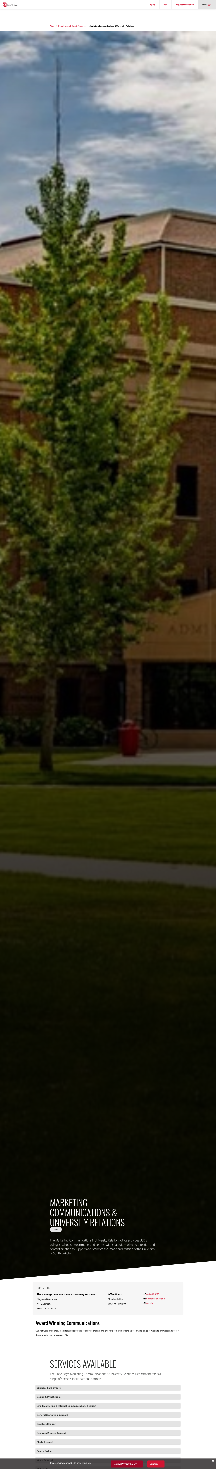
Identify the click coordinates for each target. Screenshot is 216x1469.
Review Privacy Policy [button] (125, 1463)
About (52, 26)
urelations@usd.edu (155, 1298)
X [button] (213, 1461)
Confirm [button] (154, 1463)
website (150, 1303)
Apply (152, 5)
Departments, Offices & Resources (72, 26)
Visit (165, 5)
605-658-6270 (152, 1294)
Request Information (185, 5)
